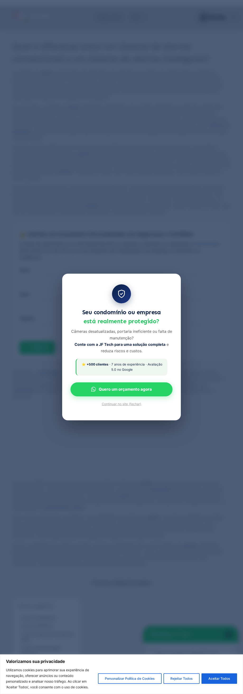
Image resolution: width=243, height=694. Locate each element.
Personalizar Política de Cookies (130, 678)
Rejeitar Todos (181, 678)
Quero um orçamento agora (125, 389)
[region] (121, 674)
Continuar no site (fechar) (121, 404)
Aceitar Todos (219, 678)
